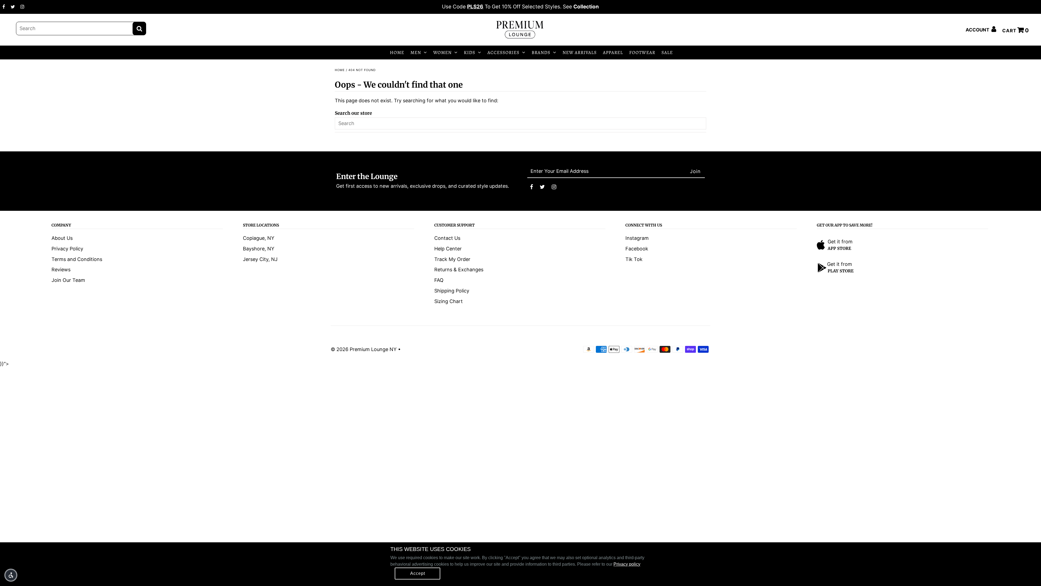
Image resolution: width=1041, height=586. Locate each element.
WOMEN (442, 52)
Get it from (840, 241)
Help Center (448, 248)
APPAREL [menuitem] (613, 52)
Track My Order (452, 259)
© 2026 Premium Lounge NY (364, 349)
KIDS (469, 52)
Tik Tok (633, 259)
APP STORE (839, 248)
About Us (62, 238)
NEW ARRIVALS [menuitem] (580, 52)
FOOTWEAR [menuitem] (642, 52)
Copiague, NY (258, 238)
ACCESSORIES (503, 52)
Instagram (637, 238)
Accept (417, 573)
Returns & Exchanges (458, 269)
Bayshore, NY (258, 248)
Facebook (636, 248)
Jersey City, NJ (260, 259)
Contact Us (447, 238)
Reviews (61, 269)
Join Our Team (68, 280)
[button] (10, 575)
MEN (415, 52)
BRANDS (541, 52)
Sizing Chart (448, 301)
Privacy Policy (67, 248)
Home (340, 70)
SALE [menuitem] (667, 52)
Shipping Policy (451, 291)
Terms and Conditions (77, 259)
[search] (81, 28)
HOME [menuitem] (397, 52)
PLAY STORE (841, 270)
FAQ (439, 280)
